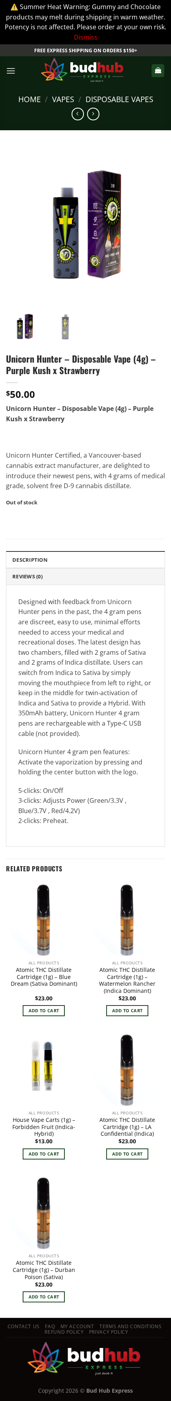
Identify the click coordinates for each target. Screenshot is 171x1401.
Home (29, 99)
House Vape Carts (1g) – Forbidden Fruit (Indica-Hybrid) (43, 1126)
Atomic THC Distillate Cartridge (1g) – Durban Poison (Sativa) (44, 1269)
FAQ (50, 1326)
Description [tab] (30, 559)
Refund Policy (64, 1332)
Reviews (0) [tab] (27, 576)
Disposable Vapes (119, 99)
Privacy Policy (108, 1332)
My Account (77, 1326)
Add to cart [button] (44, 1010)
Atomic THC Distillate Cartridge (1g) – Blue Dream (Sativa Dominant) (44, 976)
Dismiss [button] (85, 37)
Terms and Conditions (130, 1326)
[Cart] (158, 70)
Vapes (63, 99)
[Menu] (11, 70)
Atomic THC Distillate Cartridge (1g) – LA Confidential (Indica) (127, 1126)
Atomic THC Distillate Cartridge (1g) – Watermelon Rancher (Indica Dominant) (127, 980)
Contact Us (24, 1326)
